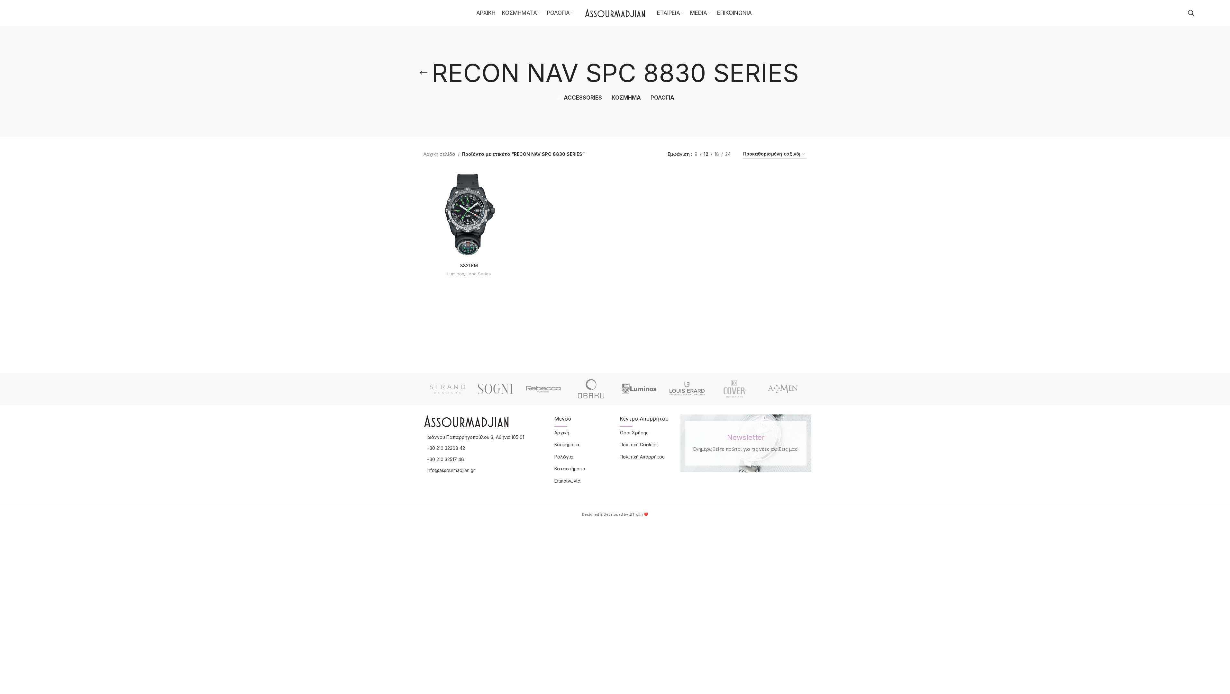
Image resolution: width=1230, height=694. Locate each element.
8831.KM (469, 265)
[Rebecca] (543, 389)
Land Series (479, 273)
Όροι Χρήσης (634, 432)
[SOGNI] (495, 389)
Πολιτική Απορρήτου (642, 456)
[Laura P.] (783, 389)
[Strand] (447, 389)
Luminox (455, 273)
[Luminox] (639, 389)
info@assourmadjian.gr (451, 470)
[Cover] (735, 389)
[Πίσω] (423, 73)
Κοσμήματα (566, 444)
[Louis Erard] (687, 389)
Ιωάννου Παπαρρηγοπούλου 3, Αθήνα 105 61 (475, 437)
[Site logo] (615, 12)
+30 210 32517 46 (445, 459)
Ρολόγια (563, 456)
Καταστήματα (570, 468)
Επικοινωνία (567, 481)
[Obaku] (591, 389)
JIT (631, 514)
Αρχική (561, 432)
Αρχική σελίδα (439, 154)
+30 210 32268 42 (446, 448)
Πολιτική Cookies (639, 444)
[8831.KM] (469, 213)
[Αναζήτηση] (1191, 12)
